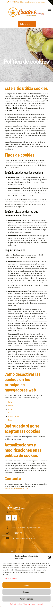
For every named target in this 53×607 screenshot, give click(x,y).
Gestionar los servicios (10, 578)
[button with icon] (8, 517)
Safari (10, 402)
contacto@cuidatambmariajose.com (34, 2)
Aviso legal (40, 604)
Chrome (10, 409)
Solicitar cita (25, 24)
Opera (10, 413)
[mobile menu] (50, 9)
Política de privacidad (29, 604)
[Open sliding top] (50, 3)
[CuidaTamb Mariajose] (26, 12)
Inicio (11, 551)
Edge (10, 420)
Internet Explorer (13, 416)
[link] (15, 507)
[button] (49, 557)
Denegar (26, 592)
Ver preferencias (26, 599)
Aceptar (26, 585)
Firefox (10, 406)
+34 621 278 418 (14, 2)
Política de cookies (16, 604)
